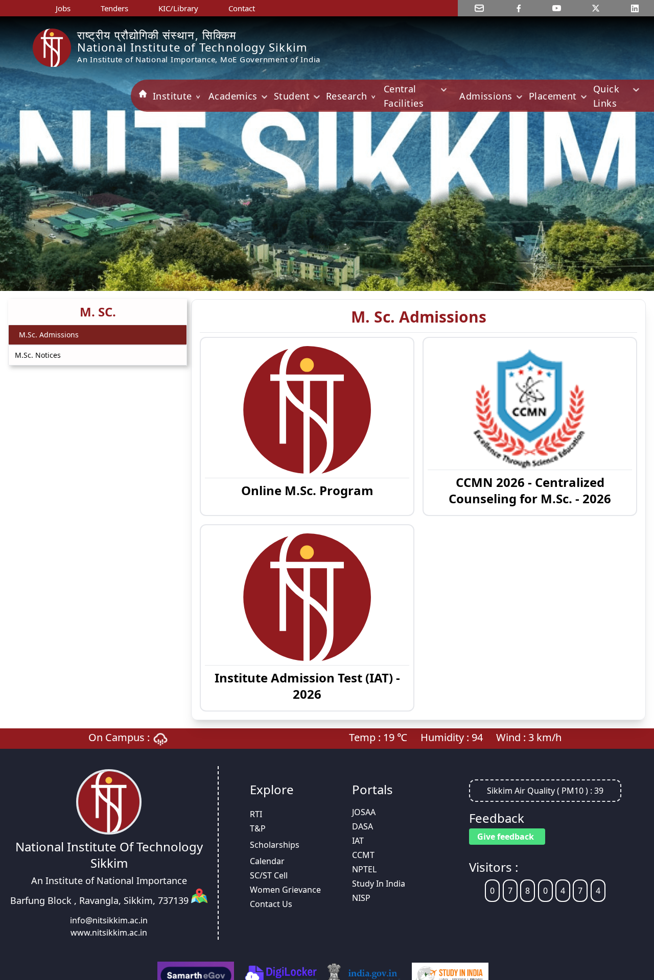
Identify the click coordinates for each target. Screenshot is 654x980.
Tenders (114, 8)
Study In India (378, 883)
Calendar (267, 861)
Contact (241, 8)
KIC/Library (178, 8)
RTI (256, 814)
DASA (362, 826)
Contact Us (271, 904)
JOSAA (364, 812)
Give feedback (505, 836)
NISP (361, 897)
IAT (358, 840)
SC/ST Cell (269, 875)
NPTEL (364, 869)
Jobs (63, 8)
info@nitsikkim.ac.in (109, 920)
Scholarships (274, 844)
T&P (258, 828)
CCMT (363, 855)
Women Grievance (285, 889)
